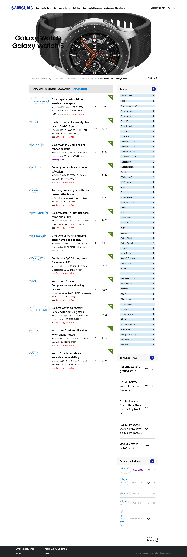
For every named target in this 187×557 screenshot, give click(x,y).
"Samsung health (128, 141)
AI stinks (124, 289)
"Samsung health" (128, 146)
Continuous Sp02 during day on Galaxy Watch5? (70, 260)
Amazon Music (127, 339)
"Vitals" (124, 172)
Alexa (123, 319)
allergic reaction (128, 324)
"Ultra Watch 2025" (129, 157)
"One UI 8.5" (126, 136)
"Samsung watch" (128, 152)
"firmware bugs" (128, 111)
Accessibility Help (24, 549)
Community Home (43, 8)
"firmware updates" (129, 116)
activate (124, 223)
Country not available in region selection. (70, 169)
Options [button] (151, 78)
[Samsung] (22, 7)
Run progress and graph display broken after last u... (70, 192)
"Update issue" (127, 162)
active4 (124, 268)
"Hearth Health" (127, 126)
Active (123, 228)
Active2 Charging (128, 258)
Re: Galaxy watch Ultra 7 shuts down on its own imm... (131, 429)
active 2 (124, 233)
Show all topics (80, 89)
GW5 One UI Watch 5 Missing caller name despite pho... (69, 237)
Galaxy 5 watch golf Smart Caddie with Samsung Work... (69, 310)
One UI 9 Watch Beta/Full (129, 446)
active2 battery (127, 253)
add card (124, 273)
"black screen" (127, 96)
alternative (125, 329)
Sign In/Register (158, 8)
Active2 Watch (127, 263)
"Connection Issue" (129, 106)
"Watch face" (126, 177)
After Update (126, 284)
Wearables (72, 78)
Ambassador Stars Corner (115, 8)
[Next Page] (153, 89)
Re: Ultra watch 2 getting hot (130, 369)
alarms (124, 309)
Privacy (19, 553)
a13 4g (123, 207)
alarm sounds (126, 304)
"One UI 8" (125, 131)
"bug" (123, 101)
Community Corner (62, 8)
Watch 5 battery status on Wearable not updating (67, 355)
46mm (123, 187)
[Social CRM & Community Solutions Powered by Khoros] (152, 539)
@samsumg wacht (128, 202)
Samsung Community (40, 78)
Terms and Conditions (55, 549)
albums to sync (127, 314)
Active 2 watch (127, 243)
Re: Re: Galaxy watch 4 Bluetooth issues (131, 386)
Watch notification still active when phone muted (69, 332)
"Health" (124, 121)
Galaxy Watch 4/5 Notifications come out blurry (70, 215)
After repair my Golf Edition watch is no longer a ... (68, 101)
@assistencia (126, 197)
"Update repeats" (128, 167)
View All (137, 357)
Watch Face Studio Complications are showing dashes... (68, 285)
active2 (124, 248)
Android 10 (125, 345)
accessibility (126, 218)
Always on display (128, 334)
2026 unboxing (127, 182)
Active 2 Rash (126, 238)
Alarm (123, 294)
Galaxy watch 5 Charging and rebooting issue (69, 147)
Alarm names (126, 299)
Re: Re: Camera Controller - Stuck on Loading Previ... (131, 405)
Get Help (76, 8)
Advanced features (129, 279)
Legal (46, 553)
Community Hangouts (92, 8)
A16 (122, 213)
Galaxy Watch (87, 78)
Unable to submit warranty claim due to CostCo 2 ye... (71, 124)
